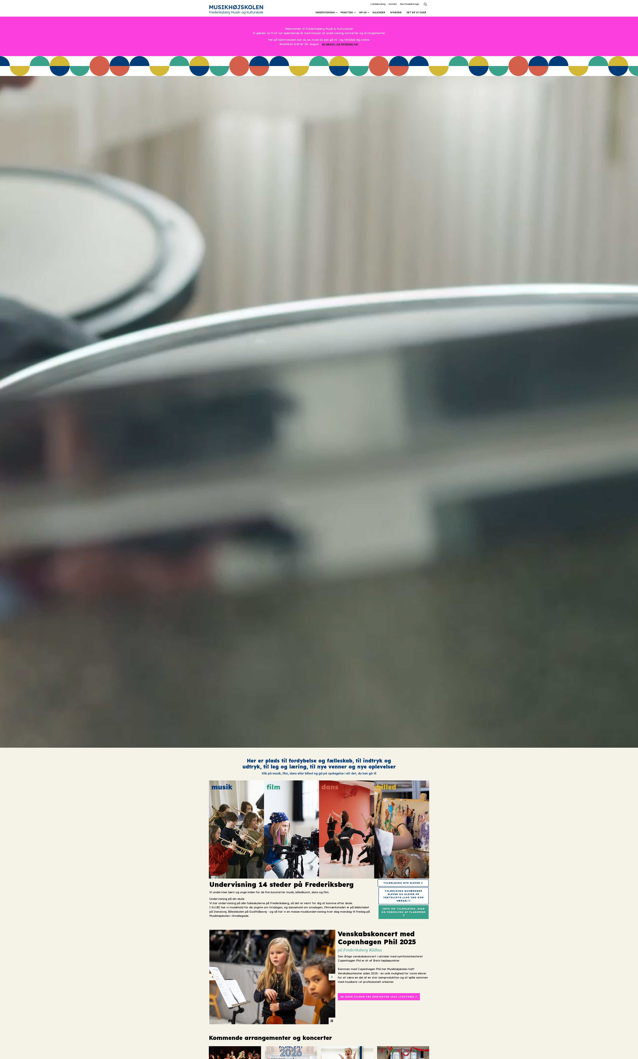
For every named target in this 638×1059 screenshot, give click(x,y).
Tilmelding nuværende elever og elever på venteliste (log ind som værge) (403, 896)
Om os (363, 12)
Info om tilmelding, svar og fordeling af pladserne (403, 910)
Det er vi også (416, 12)
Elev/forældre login (409, 4)
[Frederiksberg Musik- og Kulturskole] (236, 9)
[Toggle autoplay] (332, 1021)
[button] (289, 977)
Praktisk (347, 12)
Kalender (378, 12)
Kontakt (393, 4)
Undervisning (325, 12)
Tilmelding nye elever (401, 883)
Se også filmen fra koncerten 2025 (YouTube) (377, 996)
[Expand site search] (425, 4)
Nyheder (396, 12)
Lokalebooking (378, 4)
